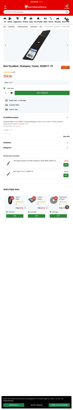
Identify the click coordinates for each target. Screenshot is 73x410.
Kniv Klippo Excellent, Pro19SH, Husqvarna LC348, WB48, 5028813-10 (35, 161)
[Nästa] (67, 19)
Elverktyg (25, 22)
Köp (66, 165)
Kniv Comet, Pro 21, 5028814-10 (23, 171)
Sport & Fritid (65, 22)
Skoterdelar (57, 22)
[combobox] (36, 12)
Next (67, 45)
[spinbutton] (8, 93)
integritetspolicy (8, 401)
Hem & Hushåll (38, 22)
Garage (31, 22)
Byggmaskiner (18, 22)
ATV (5, 22)
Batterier (10, 22)
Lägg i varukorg (42, 93)
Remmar (50, 22)
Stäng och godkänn (59, 405)
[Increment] (12, 93)
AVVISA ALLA (13, 405)
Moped (45, 22)
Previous (6, 45)
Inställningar (36, 405)
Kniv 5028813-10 (22, 124)
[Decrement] (5, 93)
